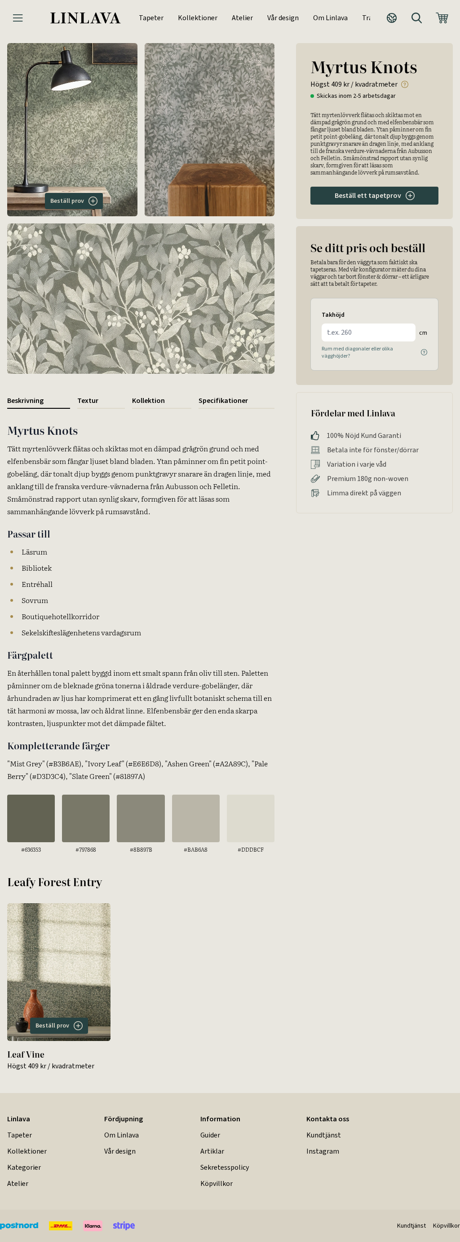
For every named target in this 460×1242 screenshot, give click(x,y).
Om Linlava (330, 17)
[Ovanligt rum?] (424, 352)
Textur (87, 400)
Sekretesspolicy (224, 1167)
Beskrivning (25, 400)
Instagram (322, 1151)
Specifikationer (223, 400)
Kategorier (24, 1167)
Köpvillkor (216, 1183)
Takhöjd (333, 314)
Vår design (283, 17)
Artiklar (212, 1151)
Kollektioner (197, 17)
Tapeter (151, 17)
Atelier (242, 17)
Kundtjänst (323, 1135)
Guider (210, 1135)
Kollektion (148, 400)
